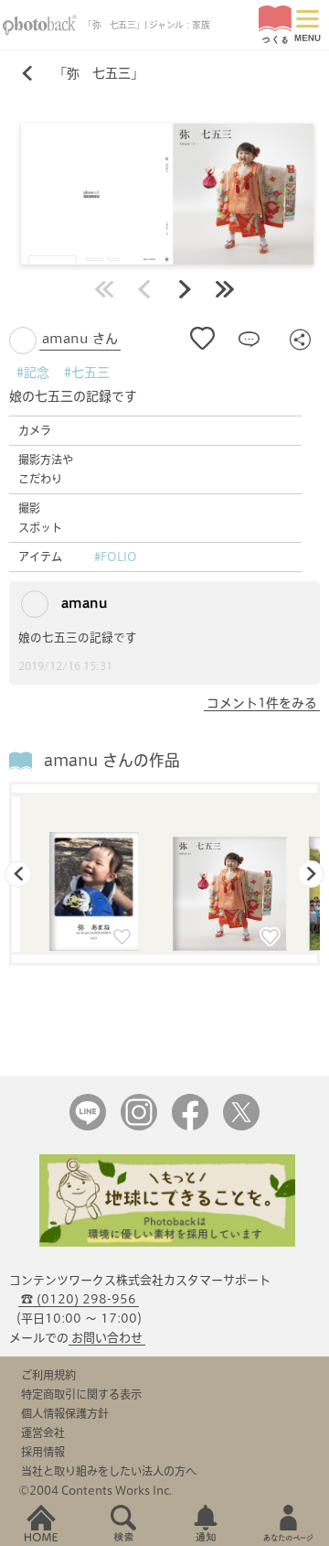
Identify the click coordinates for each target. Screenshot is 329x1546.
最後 (225, 289)
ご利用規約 (48, 1374)
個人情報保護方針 (65, 1413)
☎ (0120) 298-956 (78, 1299)
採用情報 (43, 1451)
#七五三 (87, 372)
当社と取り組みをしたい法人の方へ (108, 1470)
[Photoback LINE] (88, 1126)
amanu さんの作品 (112, 760)
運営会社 (43, 1432)
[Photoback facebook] (190, 1126)
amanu (83, 603)
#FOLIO (115, 556)
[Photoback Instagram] (139, 1126)
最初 (104, 289)
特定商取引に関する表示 (81, 1394)
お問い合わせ (107, 1338)
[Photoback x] (241, 1126)
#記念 (32, 372)
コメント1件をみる (262, 703)
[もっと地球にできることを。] (167, 1242)
